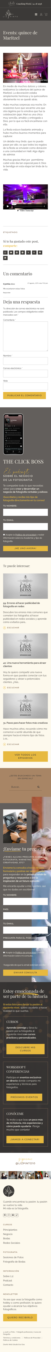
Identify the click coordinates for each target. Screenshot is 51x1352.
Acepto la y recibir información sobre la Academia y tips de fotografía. (23, 538)
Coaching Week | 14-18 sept (29, 3)
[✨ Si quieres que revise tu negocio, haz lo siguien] (46, 1175)
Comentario (9, 320)
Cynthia (6, 284)
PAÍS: (6, 909)
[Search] (38, 786)
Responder (6, 293)
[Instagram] (9, 1215)
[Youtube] (13, 1215)
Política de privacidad (25, 535)
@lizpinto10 (25, 1163)
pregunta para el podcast (19, 938)
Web (5, 381)
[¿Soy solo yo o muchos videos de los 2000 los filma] (38, 1175)
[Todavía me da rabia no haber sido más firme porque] (12, 1175)
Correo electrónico (12, 368)
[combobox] (22, 786)
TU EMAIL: (8, 520)
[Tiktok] (17, 1215)
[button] (36, 14)
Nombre (7, 356)
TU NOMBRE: (10, 506)
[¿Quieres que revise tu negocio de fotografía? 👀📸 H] (4, 1175)
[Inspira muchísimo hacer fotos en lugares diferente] (30, 1175)
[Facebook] (5, 1215)
